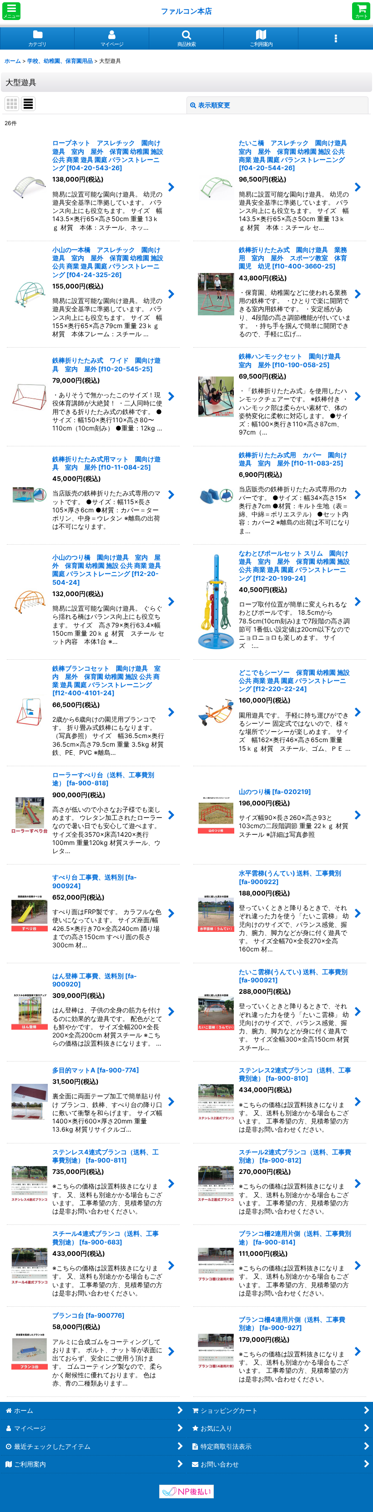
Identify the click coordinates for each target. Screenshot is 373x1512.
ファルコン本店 (188, 10)
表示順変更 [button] (214, 105)
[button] (11, 11)
